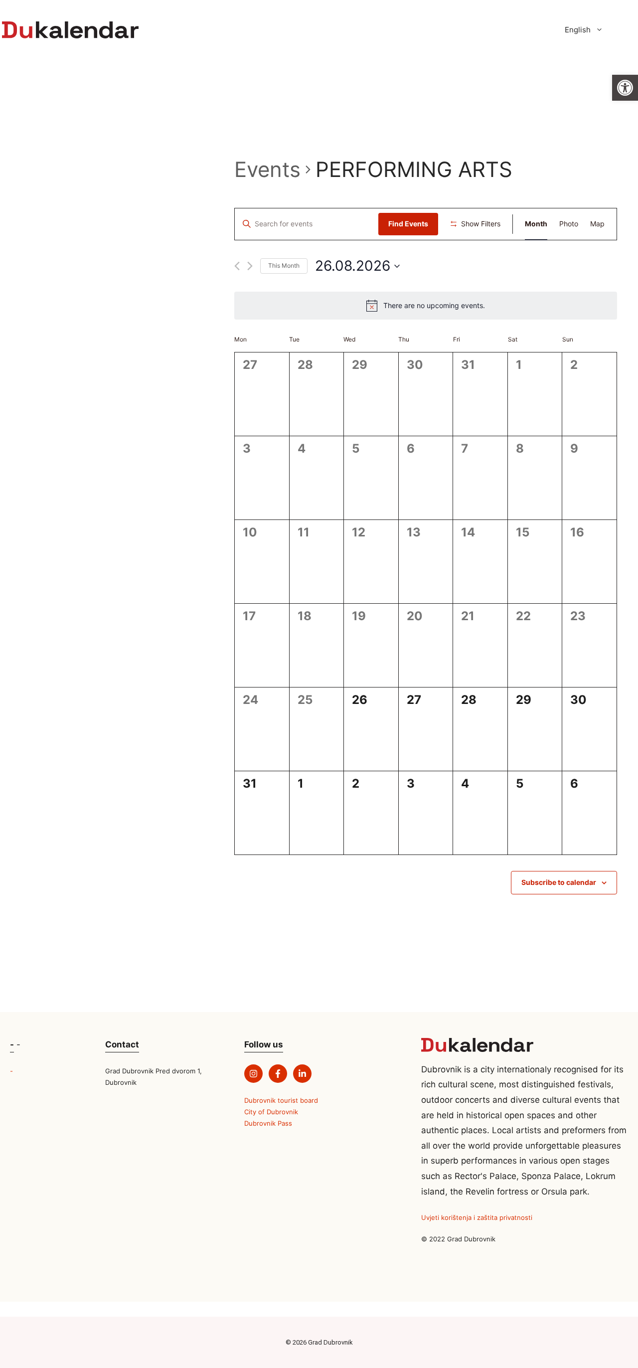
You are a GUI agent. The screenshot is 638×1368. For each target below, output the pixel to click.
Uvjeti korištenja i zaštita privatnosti (476, 1217)
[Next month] (250, 266)
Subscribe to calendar (558, 882)
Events (267, 169)
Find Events (408, 223)
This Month (284, 265)
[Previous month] (237, 266)
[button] (625, 88)
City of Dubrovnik (271, 1112)
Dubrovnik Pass (268, 1123)
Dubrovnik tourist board (281, 1100)
